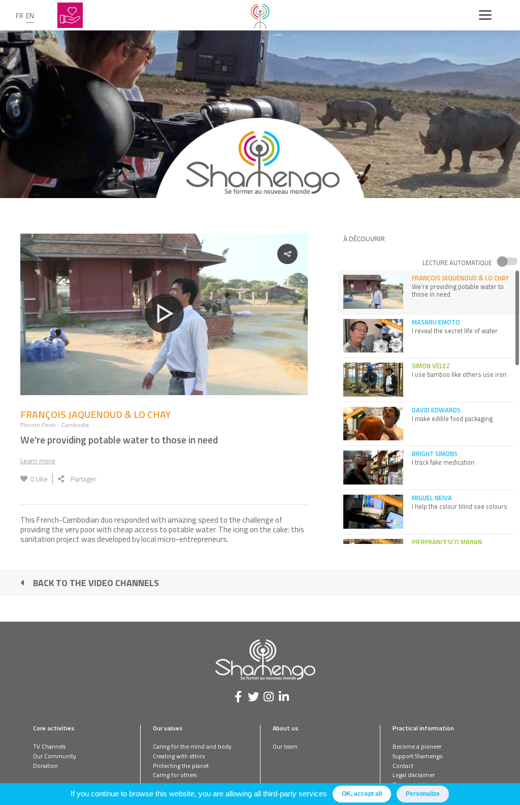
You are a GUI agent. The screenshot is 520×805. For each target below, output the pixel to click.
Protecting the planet (181, 765)
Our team (285, 746)
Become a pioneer (417, 746)
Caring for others (175, 774)
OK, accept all (362, 793)
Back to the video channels (96, 583)
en (30, 16)
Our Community (54, 756)
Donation (45, 765)
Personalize (423, 793)
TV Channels (49, 746)
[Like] (23, 478)
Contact (403, 765)
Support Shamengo (418, 756)
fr (19, 16)
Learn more (37, 460)
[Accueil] (260, 15)
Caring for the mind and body (192, 746)
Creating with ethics (179, 756)
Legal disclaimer (414, 774)
